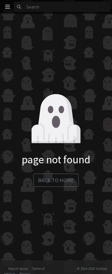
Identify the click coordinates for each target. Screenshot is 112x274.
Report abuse (18, 268)
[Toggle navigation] (8, 7)
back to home (56, 180)
